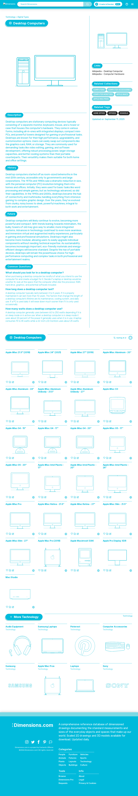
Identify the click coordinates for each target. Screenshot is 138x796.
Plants (62, 761)
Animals (62, 758)
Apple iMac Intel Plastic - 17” (51, 466)
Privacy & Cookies (87, 783)
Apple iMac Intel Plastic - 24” (116, 466)
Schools (124, 113)
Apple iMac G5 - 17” (113, 428)
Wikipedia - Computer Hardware (108, 74)
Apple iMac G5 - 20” (16, 465)
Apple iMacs (122, 94)
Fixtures (72, 758)
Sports (83, 758)
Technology (11, 17)
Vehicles (84, 754)
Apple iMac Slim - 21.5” (115, 504)
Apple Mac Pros (101, 99)
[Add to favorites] (7, 381)
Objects (62, 765)
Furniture (73, 754)
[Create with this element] (12, 381)
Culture (83, 765)
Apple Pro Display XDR (114, 540)
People (62, 754)
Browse (62, 776)
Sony (105, 666)
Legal (81, 779)
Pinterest (75, 626)
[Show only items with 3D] (130, 338)
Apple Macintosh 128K (82, 540)
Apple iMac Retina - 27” (82, 504)
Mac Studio (12, 577)
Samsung (10, 666)
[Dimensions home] (9, 4)
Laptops (74, 666)
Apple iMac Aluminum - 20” (117, 352)
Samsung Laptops (47, 626)
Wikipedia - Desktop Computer (107, 71)
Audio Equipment (14, 626)
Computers (99, 90)
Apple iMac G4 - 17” (48, 428)
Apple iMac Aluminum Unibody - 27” (81, 390)
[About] (126, 4)
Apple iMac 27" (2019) (82, 352)
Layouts (72, 761)
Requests (63, 783)
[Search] (87, 4)
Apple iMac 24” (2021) (49, 352)
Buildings (73, 765)
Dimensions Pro (66, 779)
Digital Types (23, 17)
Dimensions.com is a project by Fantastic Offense (34, 747)
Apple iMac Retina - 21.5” (51, 504)
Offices (112, 113)
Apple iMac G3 (110, 389)
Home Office (99, 113)
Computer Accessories (119, 90)
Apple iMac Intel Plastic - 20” (83, 466)
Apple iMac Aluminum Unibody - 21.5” (49, 390)
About (81, 776)
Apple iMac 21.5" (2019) (18, 352)
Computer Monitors (103, 94)
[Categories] (132, 4)
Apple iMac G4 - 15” (16, 428)
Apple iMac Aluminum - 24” (20, 389)
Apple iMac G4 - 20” (81, 428)
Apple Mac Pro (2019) (49, 540)
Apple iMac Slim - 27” (17, 540)
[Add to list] (9, 381)
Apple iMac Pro (13, 504)
